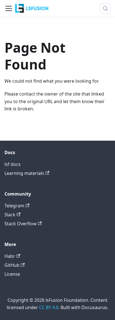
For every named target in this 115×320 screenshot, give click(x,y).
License (12, 274)
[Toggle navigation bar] (8, 8)
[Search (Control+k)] (105, 8)
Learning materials (24, 173)
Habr (9, 256)
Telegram (14, 206)
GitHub (12, 265)
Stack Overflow (20, 224)
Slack (9, 215)
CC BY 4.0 (48, 307)
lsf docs (12, 164)
